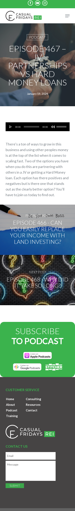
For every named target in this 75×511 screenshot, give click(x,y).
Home (10, 399)
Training (12, 416)
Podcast (37, 37)
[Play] (10, 127)
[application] (38, 126)
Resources (33, 404)
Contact (31, 410)
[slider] (62, 125)
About (10, 404)
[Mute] (53, 127)
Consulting (33, 399)
